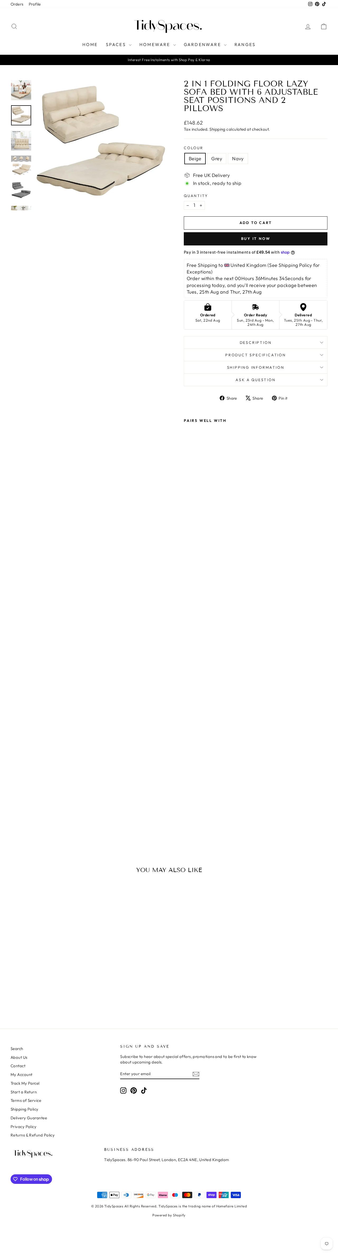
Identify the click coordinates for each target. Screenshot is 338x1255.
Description (256, 342)
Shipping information (255, 367)
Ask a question (255, 379)
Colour (193, 147)
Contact (18, 1065)
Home (90, 44)
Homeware (155, 44)
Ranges (245, 44)
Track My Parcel (25, 1083)
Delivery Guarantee (29, 1117)
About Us (19, 1057)
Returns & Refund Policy (33, 1135)
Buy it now (255, 238)
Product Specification (255, 355)
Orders (17, 4)
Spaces (117, 44)
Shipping (217, 129)
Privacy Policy (23, 1126)
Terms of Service (26, 1100)
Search (17, 1048)
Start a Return (24, 1091)
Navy (238, 159)
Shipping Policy (25, 1109)
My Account (21, 1074)
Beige (195, 159)
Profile (35, 4)
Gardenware (203, 44)
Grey (216, 159)
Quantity (196, 195)
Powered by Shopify (168, 1215)
